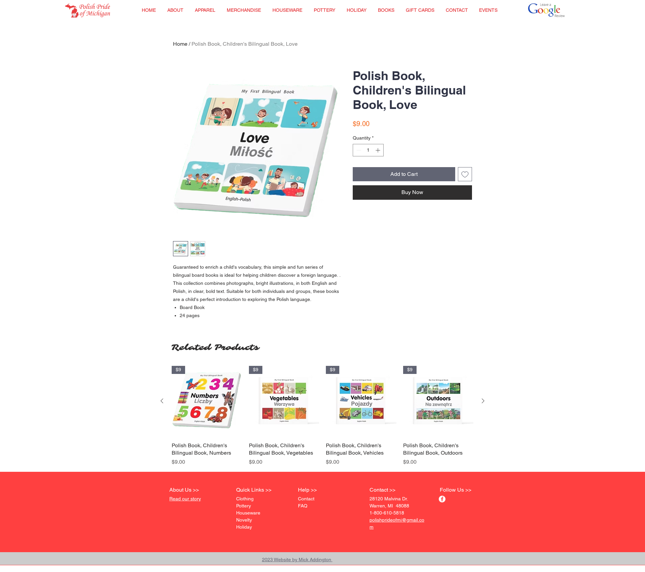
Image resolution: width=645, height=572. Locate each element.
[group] (322, 416)
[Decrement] (358, 150)
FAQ (302, 505)
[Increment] (378, 150)
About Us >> (184, 490)
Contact (306, 498)
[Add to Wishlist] (465, 174)
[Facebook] (442, 499)
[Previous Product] (162, 401)
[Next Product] (483, 401)
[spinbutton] (368, 150)
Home (180, 44)
